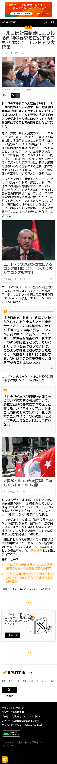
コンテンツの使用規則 (13, 712)
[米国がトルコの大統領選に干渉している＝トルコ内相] (28, 457)
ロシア (23, 589)
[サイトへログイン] (46, 22)
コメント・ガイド (32, 716)
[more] (52, 279)
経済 (24, 681)
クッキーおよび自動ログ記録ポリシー (20, 720)
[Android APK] (11, 733)
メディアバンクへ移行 (21, 89)
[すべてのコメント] (5, 759)
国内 (10, 681)
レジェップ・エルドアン (40, 589)
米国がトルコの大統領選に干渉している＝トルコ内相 (27, 483)
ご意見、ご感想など (12, 716)
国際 (5, 589)
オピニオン (41, 681)
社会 (31, 681)
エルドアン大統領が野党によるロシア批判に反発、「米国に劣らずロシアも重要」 (27, 268)
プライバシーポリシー (13, 725)
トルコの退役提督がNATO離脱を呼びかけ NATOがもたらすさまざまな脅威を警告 (30, 577)
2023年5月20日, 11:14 (12, 53)
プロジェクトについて (13, 708)
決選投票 (36, 550)
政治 (17, 681)
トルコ (13, 589)
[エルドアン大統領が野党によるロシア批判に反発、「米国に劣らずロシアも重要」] (28, 240)
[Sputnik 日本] (9, 23)
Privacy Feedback (33, 725)
